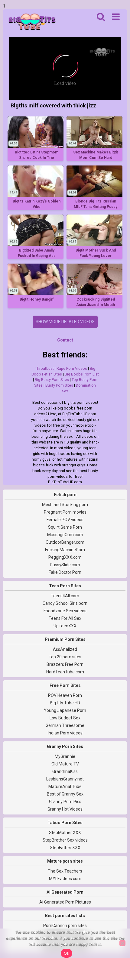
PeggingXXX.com (65, 557)
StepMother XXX (65, 832)
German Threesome (65, 725)
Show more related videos (65, 321)
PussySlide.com (65, 564)
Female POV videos (65, 519)
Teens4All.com (65, 595)
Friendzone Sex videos (65, 610)
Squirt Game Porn (65, 527)
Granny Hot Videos (65, 809)
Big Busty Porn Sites (52, 379)
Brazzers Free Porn (65, 664)
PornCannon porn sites (65, 925)
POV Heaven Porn (65, 695)
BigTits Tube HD (65, 702)
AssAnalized (65, 649)
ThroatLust (44, 368)
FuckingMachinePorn (65, 549)
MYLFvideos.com (65, 878)
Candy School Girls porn (65, 603)
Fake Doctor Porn (65, 572)
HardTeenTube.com (65, 671)
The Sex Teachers (65, 871)
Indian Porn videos (65, 733)
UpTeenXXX (65, 625)
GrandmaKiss (65, 771)
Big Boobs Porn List (82, 374)
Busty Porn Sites (59, 385)
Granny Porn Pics (65, 801)
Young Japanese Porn (65, 710)
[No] (122, 943)
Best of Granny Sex (65, 794)
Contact (65, 340)
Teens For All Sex (65, 618)
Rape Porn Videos (72, 368)
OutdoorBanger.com (65, 542)
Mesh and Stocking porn (65, 504)
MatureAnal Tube (65, 786)
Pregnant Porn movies (65, 512)
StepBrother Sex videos (65, 840)
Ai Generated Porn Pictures (65, 902)
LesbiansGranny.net (65, 779)
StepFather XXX (65, 847)
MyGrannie (65, 756)
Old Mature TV (65, 764)
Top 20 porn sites (65, 656)
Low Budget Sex (65, 717)
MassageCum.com (65, 534)
